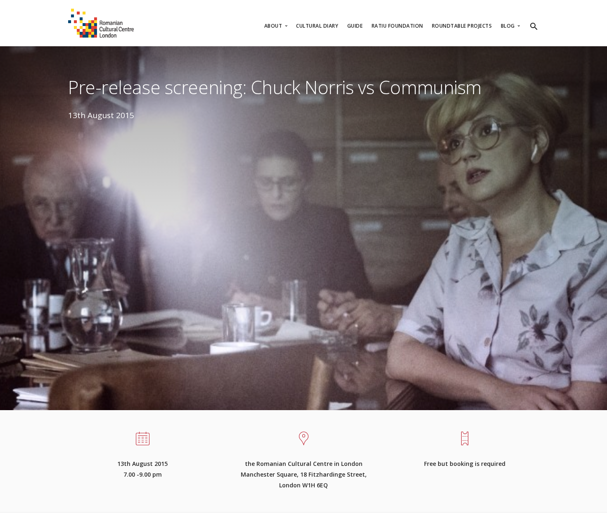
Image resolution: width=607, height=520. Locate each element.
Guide (355, 25)
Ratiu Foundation (397, 25)
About (274, 25)
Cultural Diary (317, 25)
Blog (509, 25)
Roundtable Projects (462, 25)
